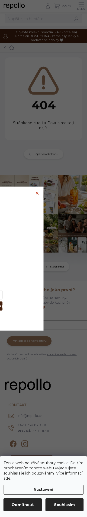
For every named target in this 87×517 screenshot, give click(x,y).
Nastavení (43, 489)
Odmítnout (23, 505)
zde (6, 478)
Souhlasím (64, 505)
